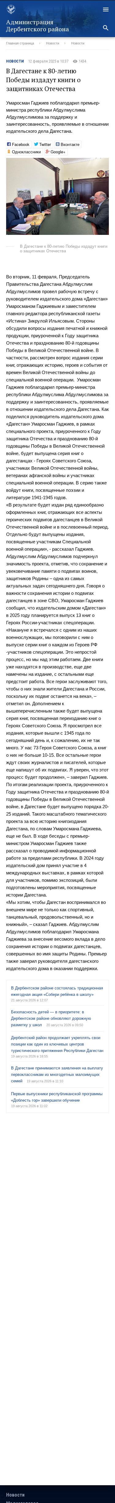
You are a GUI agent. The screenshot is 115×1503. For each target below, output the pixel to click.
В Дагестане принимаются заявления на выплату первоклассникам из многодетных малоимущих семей (57, 1074)
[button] (103, 163)
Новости (52, 43)
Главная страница (20, 43)
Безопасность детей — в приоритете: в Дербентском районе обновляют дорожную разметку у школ (51, 1018)
